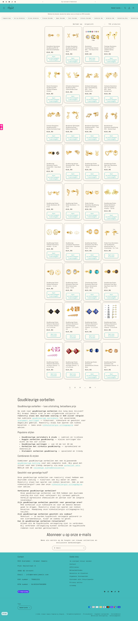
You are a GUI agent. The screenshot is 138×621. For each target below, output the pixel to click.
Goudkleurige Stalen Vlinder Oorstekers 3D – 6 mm (53, 205)
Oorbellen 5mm (98, 18)
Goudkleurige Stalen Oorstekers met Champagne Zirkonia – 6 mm (111, 364)
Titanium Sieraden (47, 18)
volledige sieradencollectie (48, 468)
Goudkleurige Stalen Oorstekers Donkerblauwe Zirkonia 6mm (91, 364)
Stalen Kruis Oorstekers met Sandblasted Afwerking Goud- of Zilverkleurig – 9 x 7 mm (111, 245)
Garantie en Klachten (79, 573)
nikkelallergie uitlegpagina (57, 425)
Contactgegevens (115, 615)
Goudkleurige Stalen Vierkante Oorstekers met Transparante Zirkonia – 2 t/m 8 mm (110, 325)
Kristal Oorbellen (33, 18)
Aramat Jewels (46, 614)
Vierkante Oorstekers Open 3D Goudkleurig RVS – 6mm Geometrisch (110, 88)
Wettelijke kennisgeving (99, 615)
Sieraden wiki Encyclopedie (81, 579)
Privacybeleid (87, 614)
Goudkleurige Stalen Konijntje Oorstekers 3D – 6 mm (92, 165)
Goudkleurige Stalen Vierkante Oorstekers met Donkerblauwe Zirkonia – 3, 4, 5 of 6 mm (91, 326)
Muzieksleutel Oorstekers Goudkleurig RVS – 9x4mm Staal (111, 127)
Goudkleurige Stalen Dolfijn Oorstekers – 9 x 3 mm (73, 205)
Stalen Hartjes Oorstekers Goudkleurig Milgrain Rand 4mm (92, 205)
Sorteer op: (78, 24)
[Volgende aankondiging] (95, 2)
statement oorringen (28, 420)
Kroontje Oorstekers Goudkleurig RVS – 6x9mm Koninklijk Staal (53, 127)
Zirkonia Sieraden (85, 18)
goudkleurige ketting (29, 463)
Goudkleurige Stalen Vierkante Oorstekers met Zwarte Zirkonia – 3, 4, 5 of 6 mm (53, 325)
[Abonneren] (84, 548)
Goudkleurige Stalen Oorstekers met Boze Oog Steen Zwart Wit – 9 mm (111, 285)
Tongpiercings (7, 18)
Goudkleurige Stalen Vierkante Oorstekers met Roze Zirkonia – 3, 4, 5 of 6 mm (53, 364)
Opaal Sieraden (60, 18)
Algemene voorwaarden (102, 614)
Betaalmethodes (76, 570)
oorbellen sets (72, 465)
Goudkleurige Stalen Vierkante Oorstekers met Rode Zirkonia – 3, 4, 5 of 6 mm (72, 364)
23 (90, 387)
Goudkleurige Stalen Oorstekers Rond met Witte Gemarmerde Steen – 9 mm (72, 285)
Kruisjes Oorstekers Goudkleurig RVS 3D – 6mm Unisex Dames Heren (72, 49)
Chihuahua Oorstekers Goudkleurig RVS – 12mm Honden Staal (72, 87)
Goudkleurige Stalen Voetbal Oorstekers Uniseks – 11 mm (52, 284)
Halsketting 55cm (122, 18)
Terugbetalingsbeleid (74, 614)
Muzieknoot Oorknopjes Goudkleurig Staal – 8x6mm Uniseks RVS (72, 127)
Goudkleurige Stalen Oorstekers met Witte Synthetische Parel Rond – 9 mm (91, 245)
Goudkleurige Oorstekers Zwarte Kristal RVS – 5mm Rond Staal (54, 166)
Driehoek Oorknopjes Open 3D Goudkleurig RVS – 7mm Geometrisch (91, 88)
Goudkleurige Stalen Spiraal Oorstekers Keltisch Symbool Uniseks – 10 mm (110, 206)
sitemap (73, 585)
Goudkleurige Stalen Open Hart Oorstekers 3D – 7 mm (110, 165)
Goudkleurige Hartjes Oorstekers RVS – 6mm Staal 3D (72, 165)
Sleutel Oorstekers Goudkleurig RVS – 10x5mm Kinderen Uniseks (52, 88)
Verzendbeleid (115, 614)
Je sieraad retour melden (81, 561)
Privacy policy (76, 582)
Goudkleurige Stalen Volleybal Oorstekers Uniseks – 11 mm (53, 244)
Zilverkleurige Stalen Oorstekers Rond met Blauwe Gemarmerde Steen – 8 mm (91, 285)
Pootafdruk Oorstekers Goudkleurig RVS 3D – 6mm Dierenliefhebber (53, 48)
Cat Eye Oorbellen (19, 18)
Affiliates (74, 567)
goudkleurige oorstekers (45, 418)
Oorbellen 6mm (110, 18)
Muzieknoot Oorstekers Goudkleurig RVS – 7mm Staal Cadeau (92, 127)
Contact (73, 564)
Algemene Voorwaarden (79, 576)
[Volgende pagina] (95, 387)
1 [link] (70, 387)
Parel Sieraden (72, 18)
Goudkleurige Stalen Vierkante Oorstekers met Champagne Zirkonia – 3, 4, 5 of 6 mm (72, 326)
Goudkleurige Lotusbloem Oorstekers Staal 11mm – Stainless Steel (73, 245)
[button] (4, 8)
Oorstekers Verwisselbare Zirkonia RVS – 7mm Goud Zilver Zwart (91, 49)
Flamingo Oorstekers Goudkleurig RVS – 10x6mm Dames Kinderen (110, 49)
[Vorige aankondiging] (42, 2)
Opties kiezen (92, 59)
